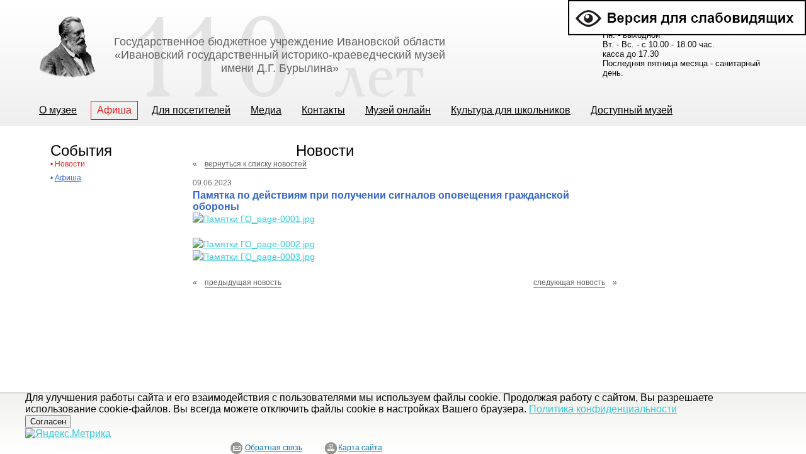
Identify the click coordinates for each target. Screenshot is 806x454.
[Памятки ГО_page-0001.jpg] (254, 219)
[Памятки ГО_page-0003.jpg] (254, 257)
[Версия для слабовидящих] (687, 5)
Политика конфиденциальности (603, 409)
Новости (70, 164)
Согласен (48, 421)
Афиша (68, 177)
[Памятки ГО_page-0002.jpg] (254, 244)
